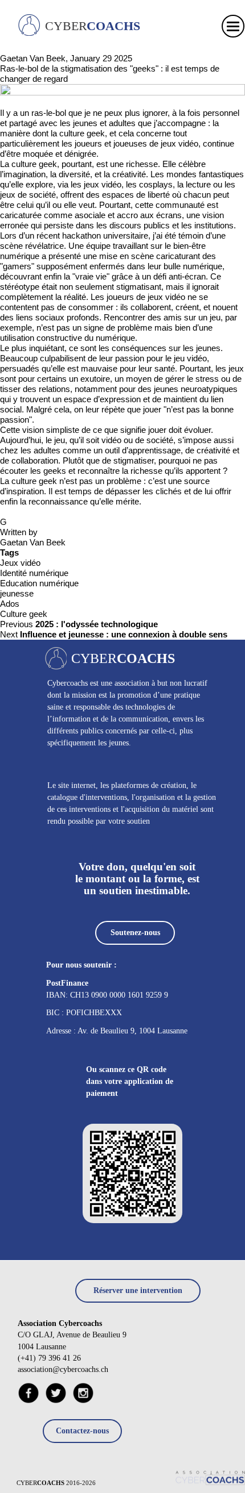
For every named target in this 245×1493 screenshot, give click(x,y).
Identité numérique (34, 573)
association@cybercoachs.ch (63, 1369)
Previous (79, 624)
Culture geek (23, 614)
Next (113, 634)
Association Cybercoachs (60, 1323)
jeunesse (17, 593)
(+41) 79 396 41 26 (49, 1358)
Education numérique (39, 583)
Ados (9, 603)
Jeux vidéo (20, 563)
